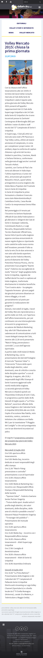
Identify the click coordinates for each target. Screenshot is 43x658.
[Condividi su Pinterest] (26, 629)
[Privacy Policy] (16, 645)
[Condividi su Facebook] (17, 629)
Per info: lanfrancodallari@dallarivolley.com (21, 643)
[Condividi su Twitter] (21, 629)
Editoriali (21, 23)
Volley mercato (26, 32)
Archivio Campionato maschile (31, 616)
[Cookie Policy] (26, 645)
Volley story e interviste (21, 28)
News (11, 32)
